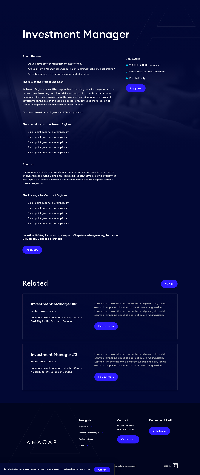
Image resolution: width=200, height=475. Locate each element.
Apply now (32, 249)
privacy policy (57, 469)
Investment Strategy (89, 432)
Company (83, 426)
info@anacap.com (125, 425)
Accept (102, 469)
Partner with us (86, 439)
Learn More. (85, 469)
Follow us (161, 430)
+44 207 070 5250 (125, 429)
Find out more (106, 326)
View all (169, 283)
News (81, 445)
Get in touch (128, 439)
